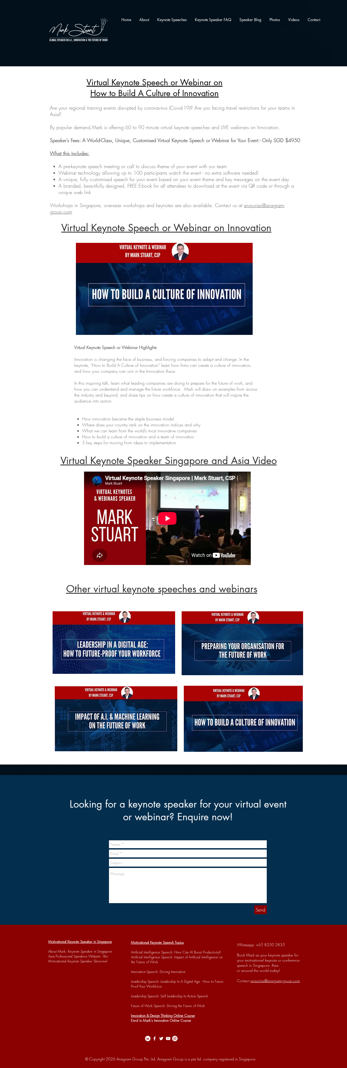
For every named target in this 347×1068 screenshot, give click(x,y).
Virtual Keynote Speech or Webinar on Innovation (166, 227)
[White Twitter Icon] (161, 1038)
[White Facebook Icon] (154, 1038)
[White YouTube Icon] (168, 1038)
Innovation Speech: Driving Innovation (158, 971)
